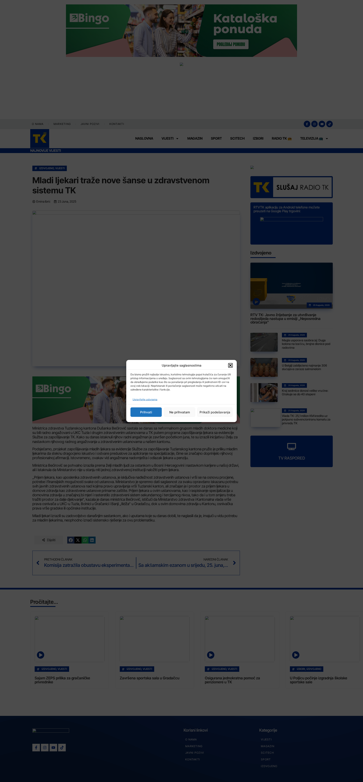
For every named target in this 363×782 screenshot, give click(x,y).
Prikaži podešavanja (215, 412)
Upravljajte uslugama (145, 399)
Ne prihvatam (179, 412)
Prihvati (146, 412)
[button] (230, 365)
